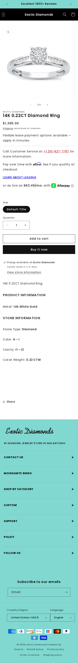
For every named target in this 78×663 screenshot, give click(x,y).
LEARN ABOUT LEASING (19, 177)
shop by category (39, 489)
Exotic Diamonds (37, 644)
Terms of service (30, 654)
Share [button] (11, 402)
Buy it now (39, 250)
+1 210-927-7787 (56, 151)
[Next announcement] (71, 4)
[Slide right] (47, 105)
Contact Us (39, 457)
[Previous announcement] (7, 4)
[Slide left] (31, 105)
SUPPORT (39, 521)
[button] (65, 14)
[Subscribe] (66, 592)
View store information (24, 272)
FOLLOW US (39, 553)
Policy (39, 537)
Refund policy (35, 649)
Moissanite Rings (39, 473)
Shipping (8, 128)
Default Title (16, 209)
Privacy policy (55, 649)
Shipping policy (52, 654)
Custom (39, 505)
